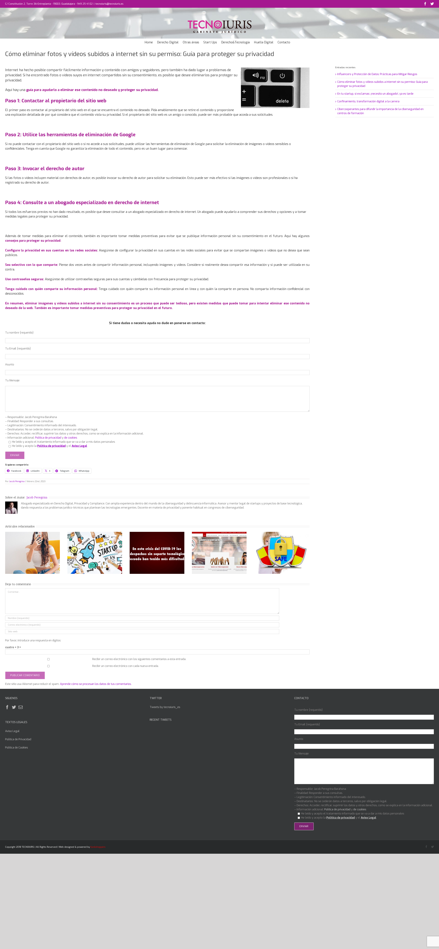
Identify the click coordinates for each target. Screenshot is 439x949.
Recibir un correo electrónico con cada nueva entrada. (125, 666)
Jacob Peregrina (17, 481)
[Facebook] (7, 707)
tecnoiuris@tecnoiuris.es (109, 3)
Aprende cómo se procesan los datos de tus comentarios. (96, 684)
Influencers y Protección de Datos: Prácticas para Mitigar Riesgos (377, 74)
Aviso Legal (12, 731)
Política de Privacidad (18, 739)
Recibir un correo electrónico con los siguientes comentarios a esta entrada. (139, 659)
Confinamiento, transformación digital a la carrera (368, 101)
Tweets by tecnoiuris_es (165, 707)
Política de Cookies (16, 747)
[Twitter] (14, 707)
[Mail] (21, 707)
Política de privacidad (48, 437)
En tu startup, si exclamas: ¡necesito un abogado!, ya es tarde (375, 93)
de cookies (70, 437)
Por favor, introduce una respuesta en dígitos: (33, 640)
